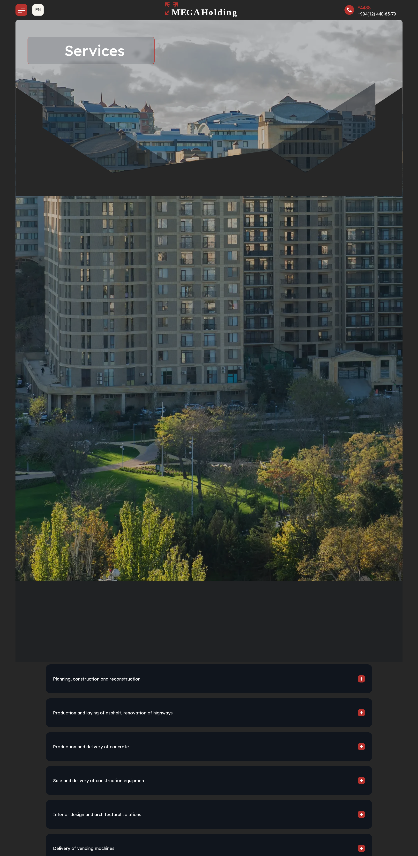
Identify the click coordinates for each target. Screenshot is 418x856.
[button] (38, 10)
